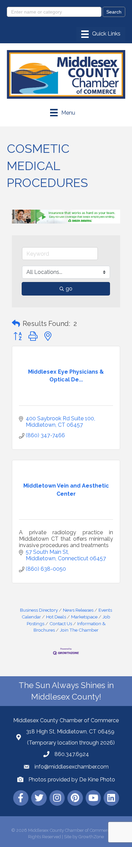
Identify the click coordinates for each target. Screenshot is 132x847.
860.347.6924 (71, 754)
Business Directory (39, 610)
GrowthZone (91, 836)
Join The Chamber (79, 630)
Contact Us (60, 623)
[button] (16, 323)
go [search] (69, 288)
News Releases (78, 610)
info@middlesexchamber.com (72, 766)
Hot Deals (56, 616)
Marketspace (84, 616)
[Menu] (100, 34)
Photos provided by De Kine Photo (71, 779)
